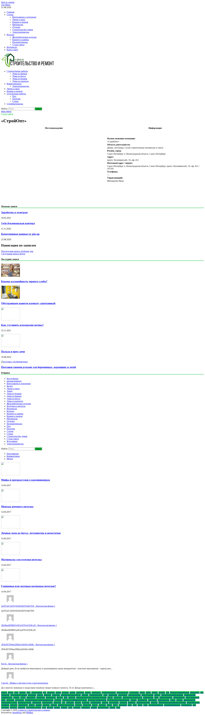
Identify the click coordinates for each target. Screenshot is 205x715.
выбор (72, 692)
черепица (85, 707)
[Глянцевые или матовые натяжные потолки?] (10, 580)
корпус (157, 695)
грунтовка (134, 692)
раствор (46, 705)
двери (142, 692)
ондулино (19, 700)
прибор (154, 702)
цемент (64, 707)
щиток (112, 707)
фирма (57, 707)
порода (105, 702)
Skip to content (7, 2)
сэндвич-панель (155, 705)
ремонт (53, 705)
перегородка (163, 700)
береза (4, 692)
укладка (13, 707)
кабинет (47, 695)
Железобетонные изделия (24, 37)
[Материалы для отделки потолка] (10, 554)
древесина (195, 692)
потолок (123, 702)
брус (28, 692)
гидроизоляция (109, 692)
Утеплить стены (33, 707)
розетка (78, 705)
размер (38, 705)
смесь (115, 705)
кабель (40, 695)
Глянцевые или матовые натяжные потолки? (28, 586)
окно (3, 700)
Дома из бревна (19, 73)
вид (44, 692)
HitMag (29, 712)
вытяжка (80, 692)
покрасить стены (9, 702)
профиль (5, 705)
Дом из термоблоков (179, 692)
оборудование (166, 697)
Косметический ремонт (172, 695)
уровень (21, 707)
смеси (109, 705)
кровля (16, 697)
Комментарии (13, 456)
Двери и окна (18, 19)
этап (118, 707)
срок (130, 705)
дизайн (161, 692)
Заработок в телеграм (14, 212)
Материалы (17, 24)
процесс (14, 705)
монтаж (71, 697)
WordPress (17, 712)
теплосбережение (172, 705)
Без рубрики (12, 378)
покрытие (36, 702)
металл (59, 697)
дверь (148, 692)
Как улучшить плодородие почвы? (22, 325)
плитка (179, 700)
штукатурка (103, 707)
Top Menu (5, 5)
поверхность (189, 700)
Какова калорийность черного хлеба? (24, 281)
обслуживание (192, 697)
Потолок (16, 99)
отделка (57, 700)
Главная (10, 12)
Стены (15, 101)
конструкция (147, 695)
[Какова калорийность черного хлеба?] (10, 276)
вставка (65, 692)
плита (173, 700)
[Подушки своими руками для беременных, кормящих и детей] (14, 361)
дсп (201, 692)
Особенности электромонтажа (39, 700)
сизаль (95, 705)
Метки (10, 459)
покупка (57, 702)
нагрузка (118, 697)
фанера (50, 707)
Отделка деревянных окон (74, 700)
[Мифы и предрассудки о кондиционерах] (10, 474)
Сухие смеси (18, 44)
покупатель (47, 702)
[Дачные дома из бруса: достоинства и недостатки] (10, 527)
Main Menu (6, 111)
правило (132, 702)
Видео (10, 386)
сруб (134, 705)
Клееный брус (96, 695)
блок (16, 692)
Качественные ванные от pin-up (20, 234)
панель (133, 700)
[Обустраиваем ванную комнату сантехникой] (10, 298)
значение (5, 695)
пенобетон (142, 700)
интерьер (32, 695)
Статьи (10, 14)
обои (156, 697)
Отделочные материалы (118, 700)
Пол (14, 96)
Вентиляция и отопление (24, 17)
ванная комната (14, 381)
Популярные (13, 454)
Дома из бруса (19, 76)
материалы (51, 697)
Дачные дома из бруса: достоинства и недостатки (31, 533)
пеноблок (152, 700)
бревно (22, 692)
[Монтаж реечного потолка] (10, 501)
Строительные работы (17, 71)
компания (112, 695)
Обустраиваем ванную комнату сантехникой (28, 303)
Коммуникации (14, 84)
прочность (23, 705)
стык (145, 705)
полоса (78, 702)
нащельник (148, 697)
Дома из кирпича (20, 81)
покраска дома (25, 702)
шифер (94, 707)
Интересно (12, 47)
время (58, 692)
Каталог (10, 34)
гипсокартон (122, 692)
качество (56, 695)
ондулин (10, 700)
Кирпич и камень (20, 39)
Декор (9, 391)
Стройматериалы (15, 104)
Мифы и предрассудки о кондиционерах (25, 479)
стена (140, 705)
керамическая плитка (71, 695)
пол (63, 702)
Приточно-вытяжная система (172, 702)
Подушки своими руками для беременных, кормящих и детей (38, 367)
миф (66, 697)
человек (77, 707)
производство (193, 702)
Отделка (16, 27)
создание (123, 705)
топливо (5, 707)
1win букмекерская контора (18, 223)
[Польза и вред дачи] (10, 346)
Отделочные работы (16, 94)
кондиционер (134, 695)
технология (186, 705)
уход (44, 707)
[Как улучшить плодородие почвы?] (10, 319)
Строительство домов (22, 29)
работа (32, 705)
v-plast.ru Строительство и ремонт (34, 710)
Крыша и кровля (20, 22)
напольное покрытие (132, 697)
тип (194, 705)
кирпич (85, 695)
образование (179, 697)
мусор (110, 697)
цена (70, 707)
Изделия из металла (16, 406)
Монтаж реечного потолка (17, 506)
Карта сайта (12, 50)
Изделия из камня (18, 695)
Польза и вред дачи (13, 351)
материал (40, 697)
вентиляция (36, 692)
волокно (51, 692)
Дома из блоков (19, 79)
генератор (96, 692)
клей (105, 695)
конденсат (123, 695)
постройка (114, 702)
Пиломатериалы (20, 42)
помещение (95, 702)
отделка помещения (97, 700)
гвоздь (88, 692)
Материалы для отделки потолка (21, 559)
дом (167, 692)
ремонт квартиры (66, 705)
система (102, 705)
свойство (87, 705)
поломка (70, 702)
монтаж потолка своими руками (91, 697)
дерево (154, 692)
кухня (23, 697)
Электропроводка (20, 32)
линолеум (31, 697)
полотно (86, 702)
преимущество (143, 702)
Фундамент (12, 441)
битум (11, 692)
